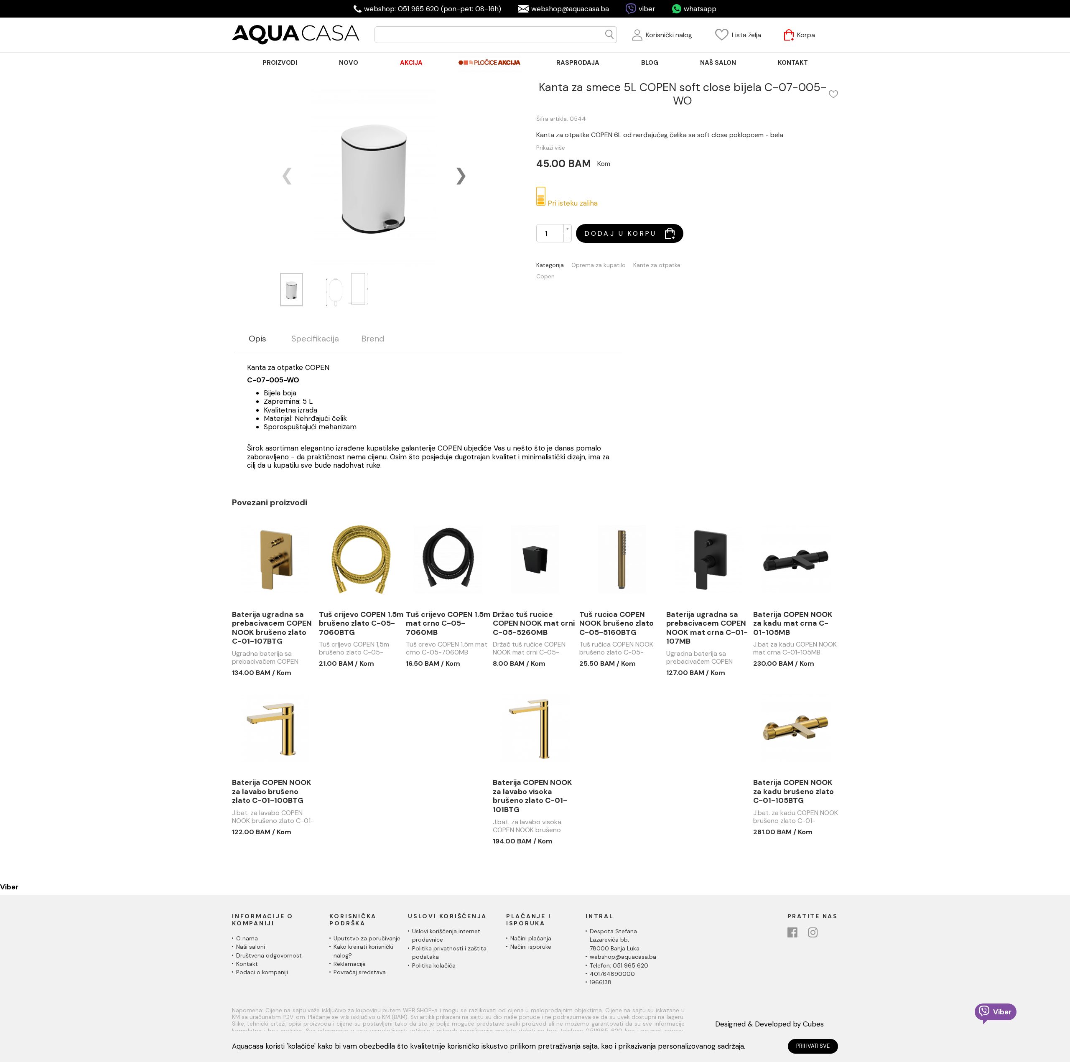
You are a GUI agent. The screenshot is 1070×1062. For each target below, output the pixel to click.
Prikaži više (550, 147)
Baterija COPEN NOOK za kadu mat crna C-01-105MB (793, 623)
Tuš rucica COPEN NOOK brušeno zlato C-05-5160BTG (616, 623)
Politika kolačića (434, 965)
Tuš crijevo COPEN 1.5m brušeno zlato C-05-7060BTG (361, 623)
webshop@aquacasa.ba (570, 9)
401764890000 (612, 974)
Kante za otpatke (656, 265)
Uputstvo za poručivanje (367, 938)
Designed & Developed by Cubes (769, 1024)
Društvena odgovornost (269, 955)
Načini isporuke (530, 946)
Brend (373, 339)
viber (647, 9)
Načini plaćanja (530, 938)
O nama (247, 938)
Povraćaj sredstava (360, 972)
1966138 (600, 982)
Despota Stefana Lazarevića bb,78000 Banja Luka (614, 939)
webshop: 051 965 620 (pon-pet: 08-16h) (432, 9)
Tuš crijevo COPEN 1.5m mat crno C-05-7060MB (448, 623)
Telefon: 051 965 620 (619, 965)
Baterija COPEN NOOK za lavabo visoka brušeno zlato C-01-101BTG (532, 796)
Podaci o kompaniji (262, 972)
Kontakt (247, 964)
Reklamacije (350, 964)
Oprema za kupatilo (598, 265)
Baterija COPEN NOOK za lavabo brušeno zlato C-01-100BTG (271, 791)
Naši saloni (250, 946)
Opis (257, 339)
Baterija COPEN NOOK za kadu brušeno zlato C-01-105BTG (793, 791)
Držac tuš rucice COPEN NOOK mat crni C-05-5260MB (534, 623)
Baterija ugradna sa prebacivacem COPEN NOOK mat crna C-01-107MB (707, 628)
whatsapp (700, 9)
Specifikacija (315, 339)
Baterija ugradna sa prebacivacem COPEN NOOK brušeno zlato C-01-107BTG (272, 628)
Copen (545, 276)
